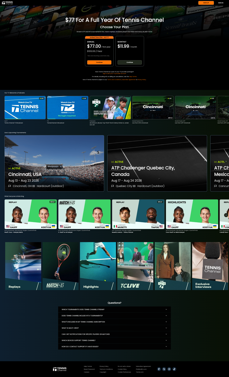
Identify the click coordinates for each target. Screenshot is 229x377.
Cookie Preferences (124, 372)
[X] (164, 369)
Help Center (133, 76)
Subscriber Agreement (129, 79)
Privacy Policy (142, 79)
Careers (86, 372)
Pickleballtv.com (141, 369)
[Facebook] (159, 369)
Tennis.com (140, 372)
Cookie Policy (122, 369)
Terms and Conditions (114, 79)
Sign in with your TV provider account (114, 73)
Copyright (103, 372)
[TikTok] (174, 369)
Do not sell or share (124, 366)
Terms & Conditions (106, 369)
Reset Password (89, 369)
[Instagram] (169, 369)
